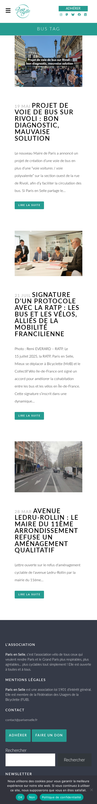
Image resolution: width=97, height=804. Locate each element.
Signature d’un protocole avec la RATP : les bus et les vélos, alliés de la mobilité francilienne (47, 315)
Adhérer (18, 735)
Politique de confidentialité (61, 797)
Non (32, 797)
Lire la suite (29, 205)
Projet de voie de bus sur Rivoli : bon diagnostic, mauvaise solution (44, 122)
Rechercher (16, 750)
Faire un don (49, 735)
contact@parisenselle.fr (21, 720)
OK (20, 797)
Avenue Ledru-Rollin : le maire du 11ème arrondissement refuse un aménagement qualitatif (47, 531)
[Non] (91, 789)
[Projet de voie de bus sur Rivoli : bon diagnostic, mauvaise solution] (48, 61)
